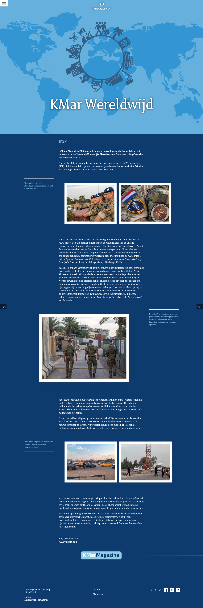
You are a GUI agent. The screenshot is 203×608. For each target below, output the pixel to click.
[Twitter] (172, 590)
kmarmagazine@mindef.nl (36, 599)
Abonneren (98, 594)
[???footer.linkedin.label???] (177, 590)
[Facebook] (166, 590)
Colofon (96, 589)
